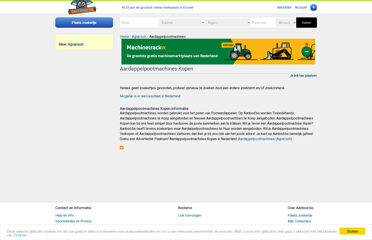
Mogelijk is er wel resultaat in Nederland (150, 96)
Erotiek (188, 7)
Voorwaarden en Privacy (73, 221)
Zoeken (306, 22)
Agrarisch (76, 44)
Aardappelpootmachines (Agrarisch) (265, 139)
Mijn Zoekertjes (299, 221)
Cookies (20, 234)
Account (301, 7)
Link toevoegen (189, 215)
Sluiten (352, 231)
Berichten (284, 7)
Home (124, 37)
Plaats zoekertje (300, 215)
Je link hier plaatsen (303, 75)
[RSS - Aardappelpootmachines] (121, 148)
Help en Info (64, 215)
